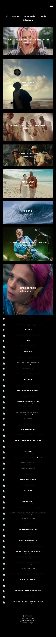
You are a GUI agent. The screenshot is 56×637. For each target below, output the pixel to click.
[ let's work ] (28, 616)
